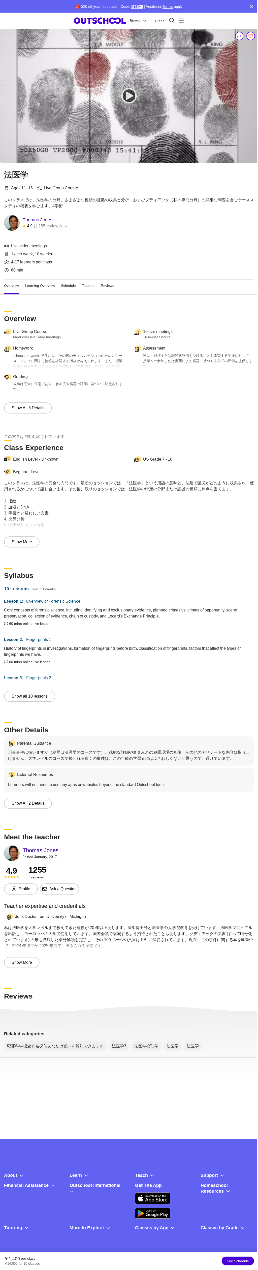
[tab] (11, 286)
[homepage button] (100, 20)
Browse (136, 21)
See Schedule (238, 1261)
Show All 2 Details (28, 803)
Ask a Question (63, 889)
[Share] (239, 36)
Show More (22, 542)
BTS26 (137, 6)
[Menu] (181, 20)
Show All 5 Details (28, 408)
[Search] (172, 20)
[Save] (250, 36)
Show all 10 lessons (30, 696)
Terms (168, 6)
